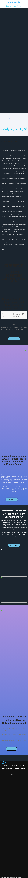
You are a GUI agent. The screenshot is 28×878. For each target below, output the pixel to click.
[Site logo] (14, 2)
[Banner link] (14, 562)
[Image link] (14, 120)
